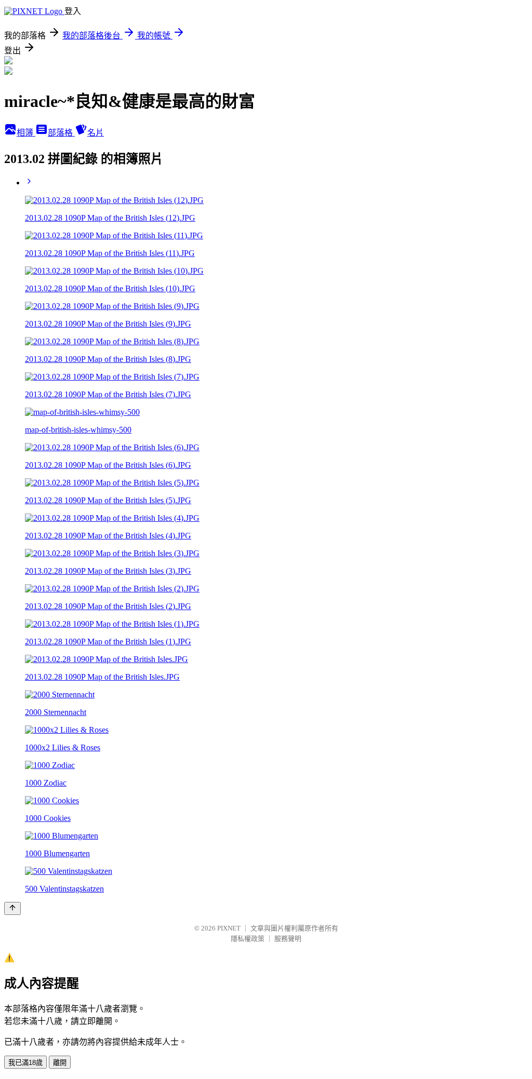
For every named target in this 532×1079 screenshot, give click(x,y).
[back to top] (12, 908)
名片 (95, 132)
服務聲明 (287, 938)
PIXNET (229, 928)
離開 (59, 1063)
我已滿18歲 (25, 1063)
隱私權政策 (247, 938)
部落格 (61, 132)
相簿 (26, 132)
